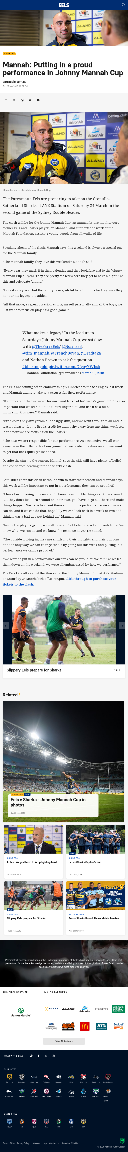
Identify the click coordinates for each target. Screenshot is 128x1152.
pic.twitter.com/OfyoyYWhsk (74, 366)
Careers (36, 1143)
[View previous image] (6, 625)
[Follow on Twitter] (46, 1056)
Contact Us (54, 1143)
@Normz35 (72, 346)
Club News (9, 54)
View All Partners (64, 1041)
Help (45, 1143)
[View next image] (122, 625)
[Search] (123, 5)
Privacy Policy (23, 1143)
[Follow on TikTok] (31, 1056)
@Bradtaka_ (92, 353)
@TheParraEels (46, 346)
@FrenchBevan (65, 353)
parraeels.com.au (14, 82)
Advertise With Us (70, 1143)
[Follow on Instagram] (53, 1056)
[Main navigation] (4, 5)
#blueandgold (35, 366)
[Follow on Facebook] (38, 1056)
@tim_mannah (35, 353)
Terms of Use (8, 1143)
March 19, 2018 (93, 373)
